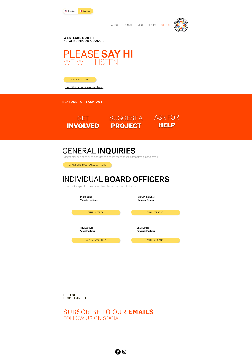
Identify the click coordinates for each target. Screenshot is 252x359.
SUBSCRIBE (82, 312)
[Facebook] (118, 352)
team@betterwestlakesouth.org (84, 87)
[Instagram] (124, 352)
